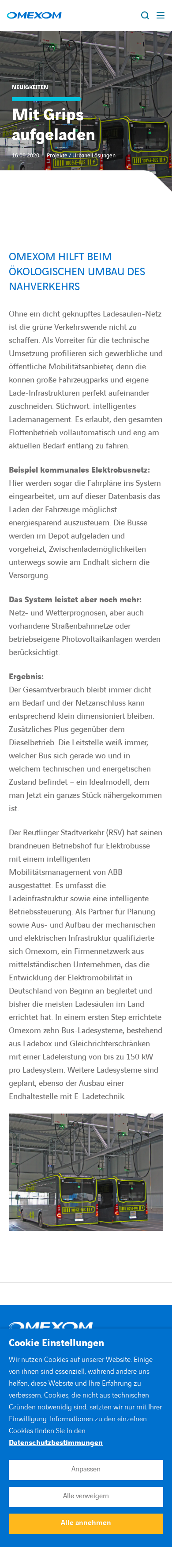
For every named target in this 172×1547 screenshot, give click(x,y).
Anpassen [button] (86, 1469)
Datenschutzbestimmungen (56, 1443)
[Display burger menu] (161, 15)
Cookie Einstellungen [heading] (56, 1343)
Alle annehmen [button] (86, 1523)
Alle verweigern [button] (86, 1496)
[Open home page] (34, 15)
